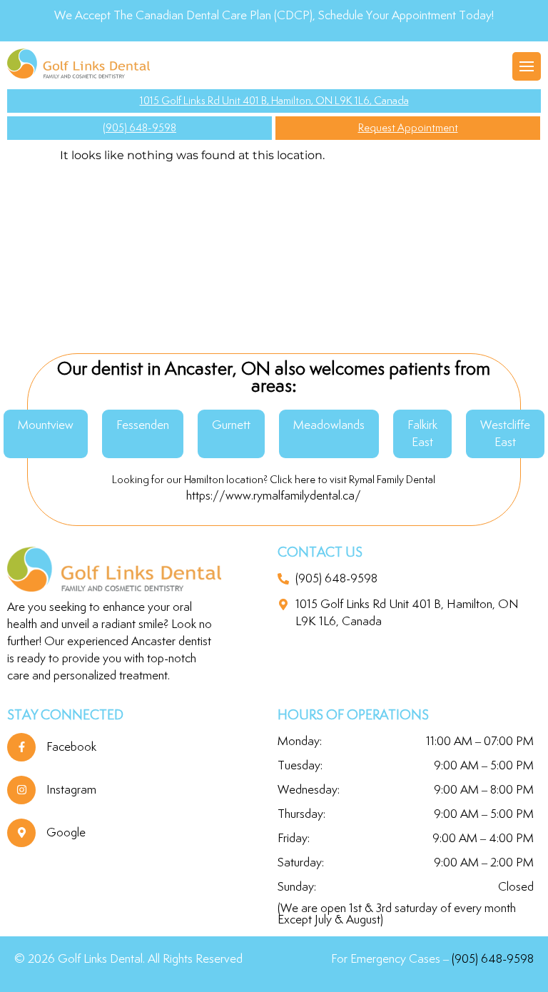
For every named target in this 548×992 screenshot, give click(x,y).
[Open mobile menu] (526, 66)
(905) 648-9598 (139, 128)
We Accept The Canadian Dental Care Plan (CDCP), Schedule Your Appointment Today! (274, 15)
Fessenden (142, 425)
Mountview (45, 425)
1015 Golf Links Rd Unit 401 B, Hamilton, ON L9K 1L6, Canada (274, 101)
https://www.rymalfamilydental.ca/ (273, 496)
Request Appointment (408, 128)
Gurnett (231, 425)
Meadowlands (329, 425)
